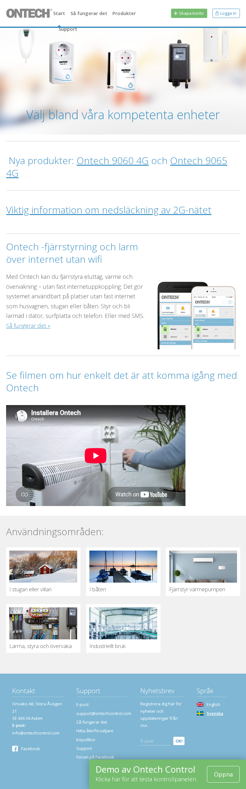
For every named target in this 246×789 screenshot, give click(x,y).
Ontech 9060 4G (113, 160)
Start (59, 13)
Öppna (223, 774)
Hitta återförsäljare (94, 731)
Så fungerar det (88, 13)
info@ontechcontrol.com (36, 733)
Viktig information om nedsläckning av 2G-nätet (108, 209)
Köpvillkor (85, 740)
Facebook (30, 749)
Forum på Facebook (95, 757)
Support (68, 29)
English (213, 704)
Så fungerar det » (28, 325)
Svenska (215, 713)
